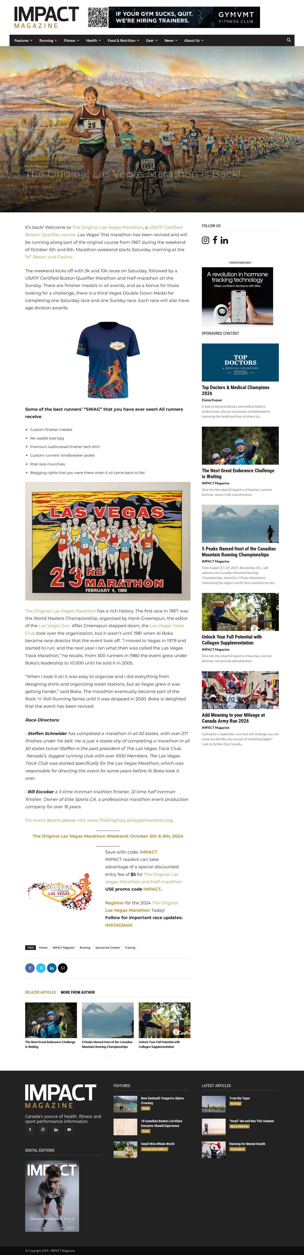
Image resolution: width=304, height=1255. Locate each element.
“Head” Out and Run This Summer (251, 1121)
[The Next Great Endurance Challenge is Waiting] (51, 1020)
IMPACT (148, 852)
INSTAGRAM (118, 925)
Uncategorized (78, 162)
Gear (150, 40)
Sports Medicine (239, 1126)
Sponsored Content (56, 162)
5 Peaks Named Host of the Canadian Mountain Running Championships (239, 552)
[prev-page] (103, 1056)
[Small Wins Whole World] (125, 1149)
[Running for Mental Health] (214, 1149)
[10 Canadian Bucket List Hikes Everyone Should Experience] (125, 1127)
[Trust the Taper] (214, 1104)
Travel (145, 1108)
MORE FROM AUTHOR (78, 992)
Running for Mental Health (247, 1144)
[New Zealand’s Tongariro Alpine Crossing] (125, 1104)
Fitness (70, 40)
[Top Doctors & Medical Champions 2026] (240, 363)
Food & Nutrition (121, 40)
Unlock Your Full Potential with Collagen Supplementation (232, 640)
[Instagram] (43, 1130)
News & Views (34, 162)
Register (114, 903)
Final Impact (237, 1149)
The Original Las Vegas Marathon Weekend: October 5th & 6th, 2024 (108, 836)
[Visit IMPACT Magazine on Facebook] (215, 241)
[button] (288, 40)
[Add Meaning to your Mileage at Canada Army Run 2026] (240, 690)
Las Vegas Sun (54, 625)
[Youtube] (69, 1130)
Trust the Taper (239, 1098)
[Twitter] (41, 968)
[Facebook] (30, 968)
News (169, 40)
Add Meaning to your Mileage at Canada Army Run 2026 (233, 718)
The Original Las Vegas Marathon (107, 227)
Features (21, 40)
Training (130, 947)
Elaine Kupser (212, 400)
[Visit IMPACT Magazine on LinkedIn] (224, 241)
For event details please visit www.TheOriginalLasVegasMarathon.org (99, 820)
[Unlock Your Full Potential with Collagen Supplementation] (164, 1020)
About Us (192, 40)
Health (91, 40)
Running (46, 40)
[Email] (62, 968)
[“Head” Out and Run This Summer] (214, 1127)
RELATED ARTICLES (40, 992)
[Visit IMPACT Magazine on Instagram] (205, 241)
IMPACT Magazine (43, 197)
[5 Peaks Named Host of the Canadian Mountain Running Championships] (108, 1020)
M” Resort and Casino (49, 257)
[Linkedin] (52, 968)
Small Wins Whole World (157, 1144)
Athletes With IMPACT (154, 1149)
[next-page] (111, 1056)
